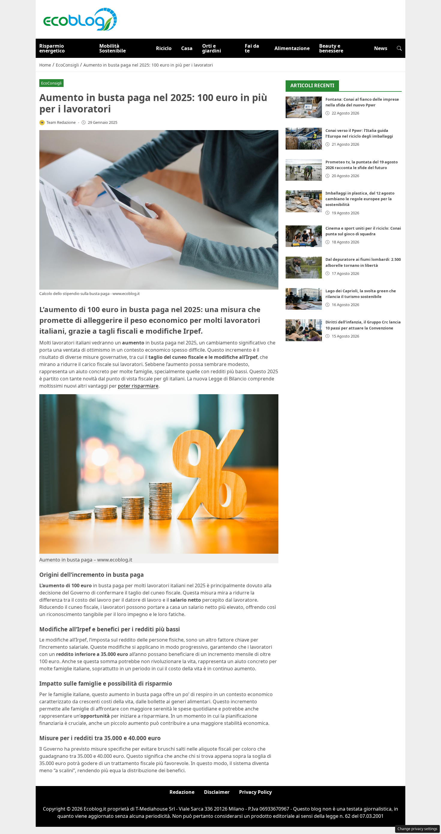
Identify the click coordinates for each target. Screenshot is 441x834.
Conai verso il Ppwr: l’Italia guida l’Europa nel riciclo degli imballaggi (359, 133)
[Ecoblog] (79, 19)
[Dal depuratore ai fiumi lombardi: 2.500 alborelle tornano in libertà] (304, 267)
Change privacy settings (417, 828)
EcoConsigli (51, 83)
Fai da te (252, 48)
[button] (399, 48)
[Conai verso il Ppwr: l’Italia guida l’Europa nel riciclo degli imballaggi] (304, 139)
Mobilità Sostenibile (112, 48)
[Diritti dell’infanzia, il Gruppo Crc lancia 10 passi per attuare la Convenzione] (304, 330)
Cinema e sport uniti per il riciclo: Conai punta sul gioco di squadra (363, 231)
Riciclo (164, 48)
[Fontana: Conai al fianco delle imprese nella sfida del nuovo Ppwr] (304, 107)
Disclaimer (217, 792)
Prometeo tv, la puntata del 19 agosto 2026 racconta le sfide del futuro (362, 164)
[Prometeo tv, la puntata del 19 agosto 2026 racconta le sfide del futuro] (304, 170)
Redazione (182, 792)
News (380, 48)
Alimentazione (292, 48)
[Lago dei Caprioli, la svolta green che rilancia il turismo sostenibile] (304, 299)
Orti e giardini (211, 48)
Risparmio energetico (52, 48)
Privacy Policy (255, 792)
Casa (187, 48)
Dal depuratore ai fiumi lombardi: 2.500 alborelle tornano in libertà (363, 262)
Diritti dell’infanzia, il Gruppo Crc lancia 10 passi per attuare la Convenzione (363, 324)
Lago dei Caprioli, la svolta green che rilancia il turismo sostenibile (361, 293)
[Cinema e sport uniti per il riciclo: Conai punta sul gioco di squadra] (304, 236)
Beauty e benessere (331, 48)
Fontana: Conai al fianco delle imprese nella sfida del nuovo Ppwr (362, 102)
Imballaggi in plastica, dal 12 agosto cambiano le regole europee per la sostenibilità (360, 198)
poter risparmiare (138, 386)
